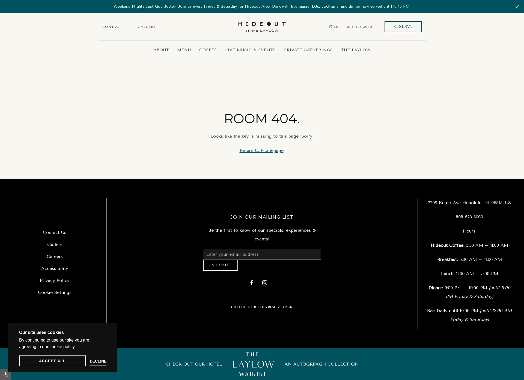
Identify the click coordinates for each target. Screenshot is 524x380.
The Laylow (356, 50)
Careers (55, 256)
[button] (517, 6)
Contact (111, 27)
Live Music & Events (250, 50)
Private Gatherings (308, 50)
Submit (220, 267)
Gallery (147, 27)
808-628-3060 (359, 27)
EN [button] (336, 27)
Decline (98, 361)
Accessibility (54, 268)
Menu (184, 50)
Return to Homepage (262, 150)
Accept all (52, 361)
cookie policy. (62, 346)
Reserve (403, 26)
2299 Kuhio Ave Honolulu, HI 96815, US (469, 202)
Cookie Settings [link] (55, 292)
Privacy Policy (54, 280)
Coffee (208, 50)
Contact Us (54, 232)
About (161, 50)
